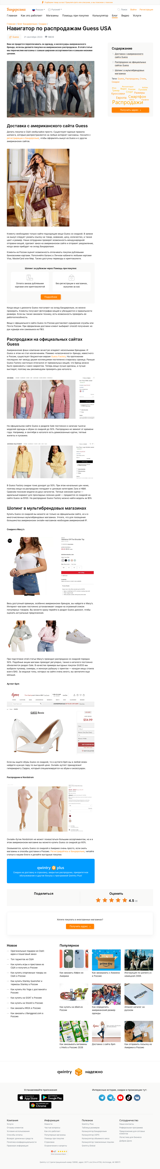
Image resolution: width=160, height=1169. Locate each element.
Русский (56, 9)
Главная (12, 15)
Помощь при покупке (75, 15)
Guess (15, 37)
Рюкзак (131, 89)
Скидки (42, 24)
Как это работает (31, 15)
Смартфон (137, 96)
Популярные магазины (55, 1135)
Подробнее (50, 296)
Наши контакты (126, 1124)
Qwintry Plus (88, 1124)
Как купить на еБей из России (71, 1008)
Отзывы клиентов (15, 1127)
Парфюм (145, 99)
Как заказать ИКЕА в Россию (26, 1008)
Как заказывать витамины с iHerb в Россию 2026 (73, 1046)
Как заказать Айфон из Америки (71, 974)
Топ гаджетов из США (22, 959)
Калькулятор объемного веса (95, 1138)
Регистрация (146, 9)
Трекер (116, 90)
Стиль (143, 78)
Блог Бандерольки (27, 24)
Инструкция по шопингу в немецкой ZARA (138, 974)
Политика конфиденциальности (21, 1142)
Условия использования (18, 1131)
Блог (115, 15)
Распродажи (131, 78)
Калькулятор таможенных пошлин (98, 1142)
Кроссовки (118, 93)
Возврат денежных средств (20, 1138)
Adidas (145, 87)
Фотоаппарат (128, 86)
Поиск (124, 9)
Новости (48, 1124)
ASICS (131, 99)
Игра (114, 88)
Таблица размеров (91, 1127)
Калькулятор (100, 15)
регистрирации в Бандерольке (23, 138)
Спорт (129, 91)
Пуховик (142, 89)
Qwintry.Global (88, 1145)
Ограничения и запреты (55, 1145)
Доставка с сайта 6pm (103, 1044)
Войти (133, 9)
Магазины (52, 15)
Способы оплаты (14, 1135)
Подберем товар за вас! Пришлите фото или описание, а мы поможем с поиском (78, 2)
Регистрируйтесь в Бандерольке (67, 851)
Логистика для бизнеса (130, 1137)
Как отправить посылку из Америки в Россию (138, 1046)
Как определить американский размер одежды (103, 1010)
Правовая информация (17, 1145)
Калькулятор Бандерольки (94, 1131)
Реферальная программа (131, 1127)
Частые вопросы (52, 1127)
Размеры (139, 92)
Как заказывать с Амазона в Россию (106, 974)
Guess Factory (58, 356)
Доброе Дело (125, 1141)
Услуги (137, 15)
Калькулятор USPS (90, 1135)
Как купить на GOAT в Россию (26, 997)
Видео (125, 15)
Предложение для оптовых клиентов (132, 1132)
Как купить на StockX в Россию (27, 1003)
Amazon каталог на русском (134, 1008)
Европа (121, 97)
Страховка (49, 1142)
